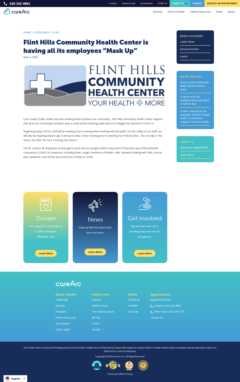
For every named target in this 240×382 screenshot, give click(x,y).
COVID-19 (162, 3)
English (15, 378)
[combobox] (15, 378)
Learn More (46, 253)
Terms (111, 374)
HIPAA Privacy (125, 374)
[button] (180, 3)
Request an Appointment (222, 3)
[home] (15, 11)
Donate (197, 3)
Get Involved (146, 3)
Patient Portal (128, 3)
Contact (113, 3)
